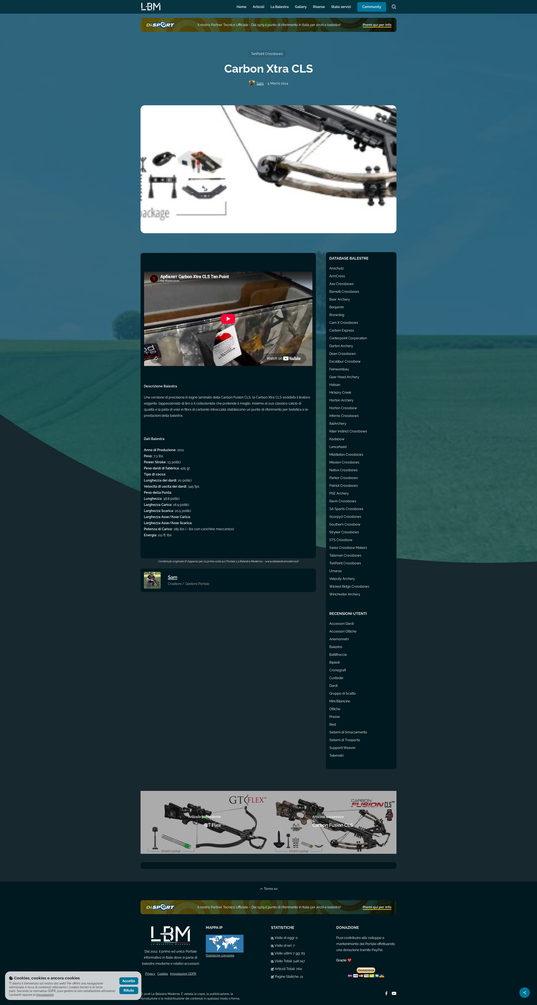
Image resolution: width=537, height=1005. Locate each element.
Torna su (270, 889)
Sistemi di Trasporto (344, 740)
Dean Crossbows (342, 354)
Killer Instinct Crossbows (348, 431)
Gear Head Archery (344, 377)
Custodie (336, 678)
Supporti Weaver (342, 748)
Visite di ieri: (283, 946)
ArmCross (337, 276)
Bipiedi (334, 662)
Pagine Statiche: (287, 977)
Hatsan (334, 385)
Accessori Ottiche (342, 631)
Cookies (162, 973)
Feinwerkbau (339, 369)
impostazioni (44, 994)
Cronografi (337, 670)
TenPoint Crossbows (267, 54)
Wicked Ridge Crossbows (349, 586)
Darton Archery (341, 346)
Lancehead (338, 447)
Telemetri (336, 756)
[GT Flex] (204, 822)
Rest (332, 724)
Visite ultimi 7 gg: (287, 953)
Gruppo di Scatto (342, 693)
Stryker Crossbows (344, 532)
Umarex (335, 571)
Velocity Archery (342, 579)
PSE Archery (339, 493)
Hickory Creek (340, 392)
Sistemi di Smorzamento (348, 732)
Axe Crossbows (341, 284)
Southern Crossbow (344, 524)
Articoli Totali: (285, 969)
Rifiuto (129, 990)
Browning (336, 315)
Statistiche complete (220, 955)
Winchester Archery (344, 594)
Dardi (333, 686)
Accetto (128, 981)
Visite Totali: (283, 961)
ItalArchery (337, 424)
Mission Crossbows (344, 462)
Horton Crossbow (343, 408)
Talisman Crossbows (345, 555)
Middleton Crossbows (346, 455)
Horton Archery (341, 400)
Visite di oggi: (285, 938)
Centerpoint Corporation (348, 338)
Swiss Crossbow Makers (348, 548)
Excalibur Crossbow (345, 361)
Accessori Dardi (341, 624)
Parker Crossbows (343, 478)
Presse (334, 717)
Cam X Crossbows (343, 323)
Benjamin (336, 307)
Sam (260, 83)
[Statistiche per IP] (236, 944)
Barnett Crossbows (344, 292)
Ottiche (334, 709)
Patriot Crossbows (343, 486)
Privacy (150, 973)
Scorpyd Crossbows (345, 517)
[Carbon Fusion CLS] (332, 822)
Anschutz (336, 268)
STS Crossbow (340, 540)
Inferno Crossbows (344, 416)
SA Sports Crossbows (346, 509)
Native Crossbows (343, 470)
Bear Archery (339, 299)
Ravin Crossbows (342, 501)
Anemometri (339, 639)
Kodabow (336, 439)
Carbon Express (341, 330)
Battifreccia (338, 655)
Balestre (335, 647)
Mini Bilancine (339, 701)
